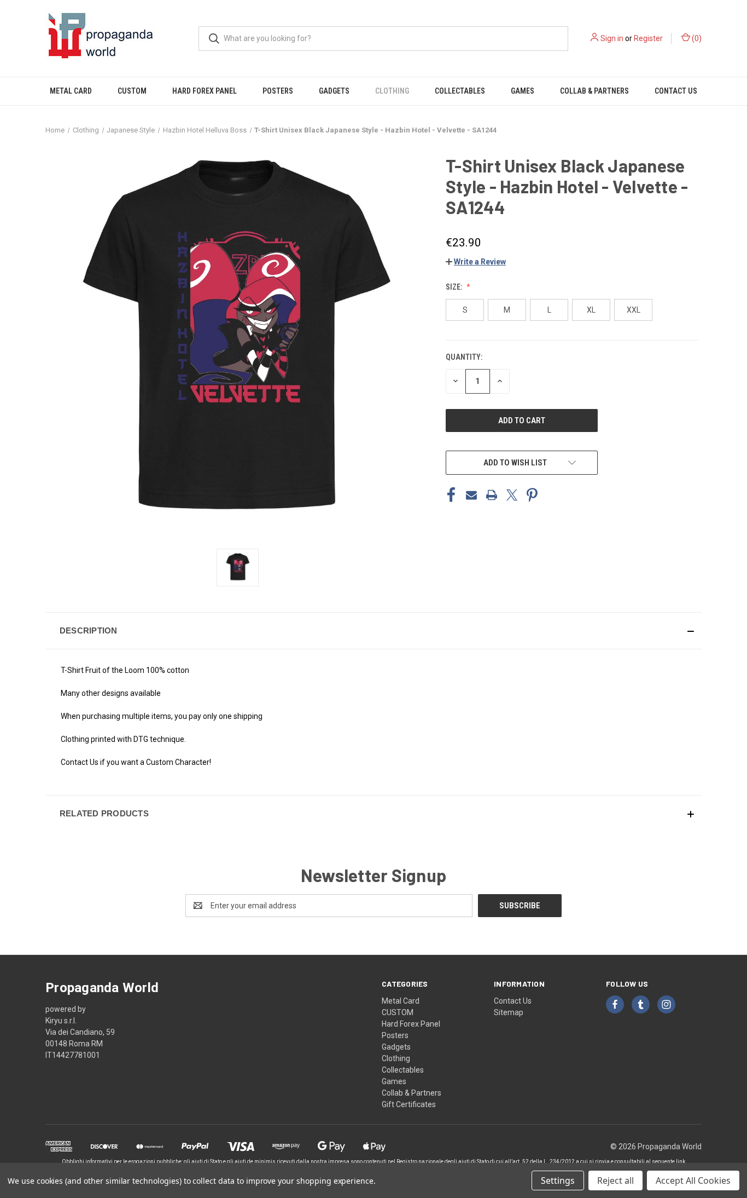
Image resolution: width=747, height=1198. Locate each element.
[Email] (471, 495)
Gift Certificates (409, 1104)
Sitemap (508, 1012)
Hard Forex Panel (204, 91)
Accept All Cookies (693, 1180)
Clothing (392, 91)
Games (522, 91)
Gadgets (334, 91)
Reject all (615, 1180)
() (696, 38)
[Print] (491, 495)
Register (648, 38)
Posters (277, 91)
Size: (455, 287)
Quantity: (464, 357)
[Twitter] (511, 495)
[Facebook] (451, 495)
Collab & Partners (594, 91)
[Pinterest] (532, 495)
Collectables (460, 91)
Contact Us (676, 91)
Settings (558, 1180)
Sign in (611, 38)
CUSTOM (132, 91)
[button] (476, 261)
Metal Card (71, 91)
